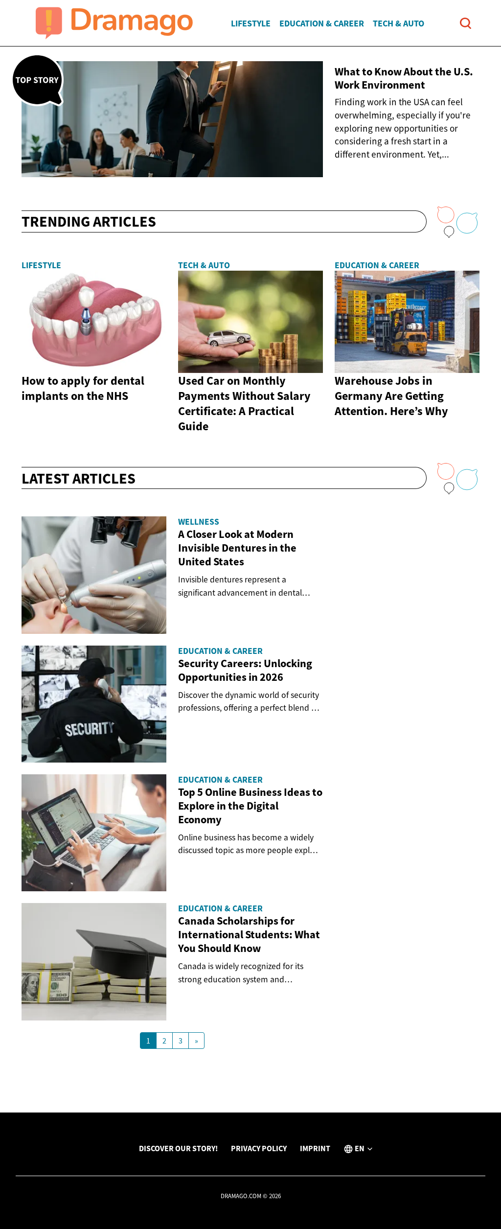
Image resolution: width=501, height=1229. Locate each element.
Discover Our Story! (178, 1148)
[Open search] (465, 23)
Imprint (315, 1148)
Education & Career (321, 23)
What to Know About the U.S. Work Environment (404, 78)
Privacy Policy (259, 1148)
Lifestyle (251, 23)
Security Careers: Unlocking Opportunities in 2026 (245, 670)
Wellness (198, 521)
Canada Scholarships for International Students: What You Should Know (249, 934)
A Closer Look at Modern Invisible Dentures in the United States (237, 547)
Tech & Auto (398, 23)
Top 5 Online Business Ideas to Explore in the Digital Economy (250, 805)
